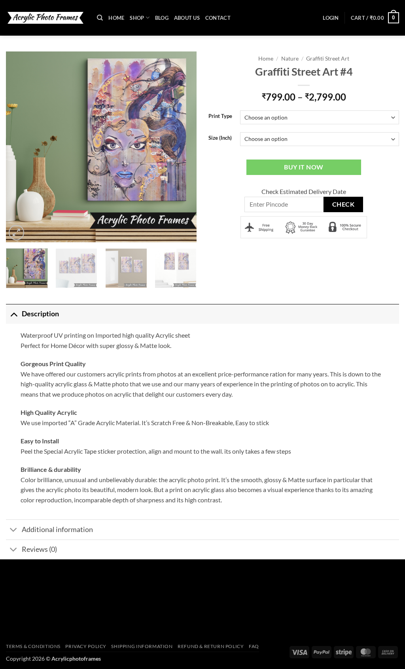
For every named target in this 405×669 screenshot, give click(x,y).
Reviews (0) (39, 549)
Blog (161, 18)
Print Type (220, 116)
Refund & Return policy (211, 646)
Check (343, 204)
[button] (331, 18)
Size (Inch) (220, 138)
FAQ (254, 646)
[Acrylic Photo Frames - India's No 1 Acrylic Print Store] (45, 17)
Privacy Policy (85, 646)
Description (40, 314)
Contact (218, 18)
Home (116, 18)
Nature (290, 58)
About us (187, 18)
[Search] (100, 17)
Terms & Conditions (33, 646)
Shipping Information (141, 646)
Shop (137, 18)
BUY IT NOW (304, 167)
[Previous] (16, 147)
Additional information (57, 529)
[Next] (187, 147)
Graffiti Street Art (327, 58)
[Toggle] (13, 313)
